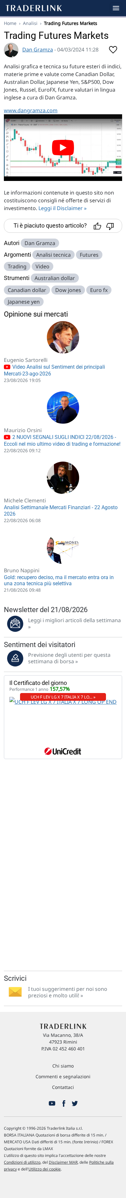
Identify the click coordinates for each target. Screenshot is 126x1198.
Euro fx (99, 290)
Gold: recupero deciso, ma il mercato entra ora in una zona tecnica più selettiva (59, 580)
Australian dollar (55, 278)
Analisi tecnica (53, 254)
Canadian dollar (27, 290)
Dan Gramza (37, 49)
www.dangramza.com (31, 110)
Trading (17, 266)
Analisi (30, 23)
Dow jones (68, 290)
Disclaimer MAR (63, 1162)
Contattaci (63, 1087)
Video (42, 266)
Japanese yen (24, 301)
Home (10, 23)
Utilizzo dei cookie (44, 1169)
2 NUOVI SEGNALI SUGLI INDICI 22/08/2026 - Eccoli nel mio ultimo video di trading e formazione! (62, 440)
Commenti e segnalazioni (63, 1076)
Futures (89, 254)
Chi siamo (63, 1066)
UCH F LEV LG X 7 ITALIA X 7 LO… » (63, 697)
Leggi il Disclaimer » (62, 208)
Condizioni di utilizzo (22, 1162)
